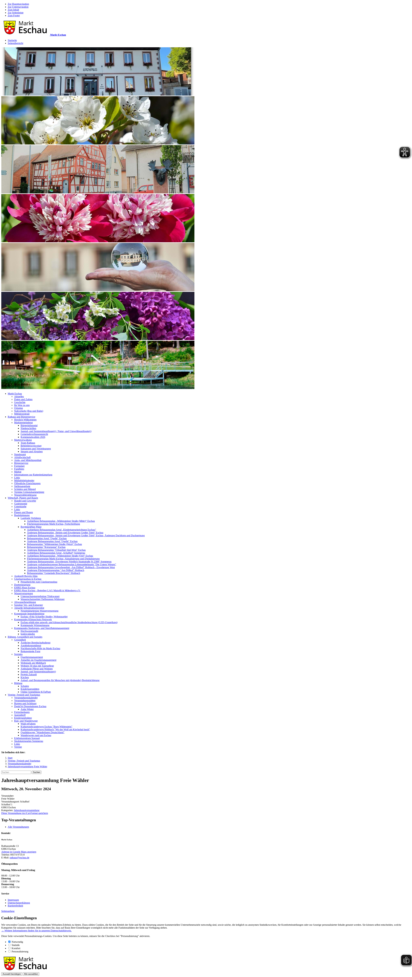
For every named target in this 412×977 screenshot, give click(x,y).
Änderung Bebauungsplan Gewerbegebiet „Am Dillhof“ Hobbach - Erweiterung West (71, 567)
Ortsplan (18, 408)
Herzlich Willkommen (25, 419)
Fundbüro (19, 469)
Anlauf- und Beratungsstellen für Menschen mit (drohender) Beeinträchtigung (60, 680)
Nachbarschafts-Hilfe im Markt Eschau (40, 648)
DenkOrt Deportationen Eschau (30, 706)
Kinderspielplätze (23, 718)
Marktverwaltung (23, 440)
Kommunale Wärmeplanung (35, 625)
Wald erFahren (28, 723)
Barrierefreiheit (15, 905)
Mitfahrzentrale (22, 413)
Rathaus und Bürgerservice (21, 416)
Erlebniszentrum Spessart (27, 738)
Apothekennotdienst (31, 645)
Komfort (16, 948)
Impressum (13, 899)
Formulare (19, 466)
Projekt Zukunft (29, 674)
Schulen (25, 686)
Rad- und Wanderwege (26, 720)
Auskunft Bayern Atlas (25, 576)
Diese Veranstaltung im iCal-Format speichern (24, 813)
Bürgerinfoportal (29, 425)
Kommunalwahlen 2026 (33, 437)
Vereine (18, 746)
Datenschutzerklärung (19, 902)
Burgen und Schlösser (25, 703)
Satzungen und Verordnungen (36, 448)
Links (17, 477)
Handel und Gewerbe (25, 500)
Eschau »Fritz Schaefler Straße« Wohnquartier (44, 616)
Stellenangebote (22, 486)
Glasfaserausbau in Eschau (27, 579)
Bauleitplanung (22, 515)
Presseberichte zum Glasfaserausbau (39, 581)
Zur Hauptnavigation (18, 4)
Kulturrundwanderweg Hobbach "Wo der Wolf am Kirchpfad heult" (55, 729)
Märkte (17, 471)
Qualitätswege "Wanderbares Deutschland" (43, 732)
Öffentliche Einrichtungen (27, 483)
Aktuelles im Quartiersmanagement (38, 660)
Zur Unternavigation (18, 6)
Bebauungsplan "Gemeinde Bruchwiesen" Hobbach (53, 573)
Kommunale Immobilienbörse (29, 613)
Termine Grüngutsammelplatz (29, 492)
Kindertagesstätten (30, 689)
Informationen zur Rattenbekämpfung (33, 474)
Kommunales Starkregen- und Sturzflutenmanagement (41, 628)
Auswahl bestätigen (12, 974)
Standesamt (20, 454)
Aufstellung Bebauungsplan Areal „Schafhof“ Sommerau (56, 552)
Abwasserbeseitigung (25, 602)
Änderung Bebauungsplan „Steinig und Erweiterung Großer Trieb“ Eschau (65, 532)
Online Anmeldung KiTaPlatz (36, 691)
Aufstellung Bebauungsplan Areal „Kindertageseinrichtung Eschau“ (61, 529)
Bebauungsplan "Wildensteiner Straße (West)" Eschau (54, 544)
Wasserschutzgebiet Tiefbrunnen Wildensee (43, 599)
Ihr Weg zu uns (22, 405)
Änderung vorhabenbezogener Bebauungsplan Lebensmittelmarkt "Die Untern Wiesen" (71, 564)
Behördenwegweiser (31, 445)
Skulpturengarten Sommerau (28, 741)
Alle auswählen (31, 974)
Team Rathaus (28, 442)
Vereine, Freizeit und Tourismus (24, 694)
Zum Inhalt (13, 9)
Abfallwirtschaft (22, 457)
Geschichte (19, 402)
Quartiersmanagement (32, 657)
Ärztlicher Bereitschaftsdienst (35, 642)
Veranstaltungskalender (26, 697)
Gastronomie (20, 503)
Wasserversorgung (23, 593)
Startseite (12, 40)
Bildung (18, 683)
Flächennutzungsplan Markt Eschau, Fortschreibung (53, 524)
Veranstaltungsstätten (24, 700)
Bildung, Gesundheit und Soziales (25, 636)
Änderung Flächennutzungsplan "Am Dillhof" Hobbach (55, 570)
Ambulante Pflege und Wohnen (37, 668)
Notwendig (17, 941)
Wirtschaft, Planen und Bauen (23, 497)
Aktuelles (19, 396)
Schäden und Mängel (25, 489)
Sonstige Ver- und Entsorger (28, 605)
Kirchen (25, 677)
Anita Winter (27, 709)
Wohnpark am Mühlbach (33, 663)
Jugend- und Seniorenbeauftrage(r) (38, 671)
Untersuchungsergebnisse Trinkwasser (40, 596)
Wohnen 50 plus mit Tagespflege (37, 665)
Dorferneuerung (22, 584)
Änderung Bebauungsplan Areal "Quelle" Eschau (52, 541)
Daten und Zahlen (23, 399)
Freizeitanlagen (22, 712)
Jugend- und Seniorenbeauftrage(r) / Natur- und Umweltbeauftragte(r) (56, 431)
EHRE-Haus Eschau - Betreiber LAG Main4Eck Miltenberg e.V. (47, 590)
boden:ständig (28, 634)
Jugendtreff (20, 715)
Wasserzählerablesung (25, 495)
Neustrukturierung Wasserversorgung (39, 610)
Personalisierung (20, 951)
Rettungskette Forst (30, 651)
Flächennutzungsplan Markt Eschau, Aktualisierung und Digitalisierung (63, 558)
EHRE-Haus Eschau (24, 587)
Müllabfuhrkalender (24, 480)
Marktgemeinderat (23, 422)
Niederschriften (28, 428)
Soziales (18, 654)
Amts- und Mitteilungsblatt (27, 460)
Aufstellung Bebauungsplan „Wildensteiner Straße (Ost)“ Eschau (60, 555)
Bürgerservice (21, 463)
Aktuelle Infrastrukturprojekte (29, 608)
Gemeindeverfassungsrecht (34, 434)
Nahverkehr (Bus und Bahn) (28, 411)
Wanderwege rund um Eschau (36, 735)
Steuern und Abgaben (32, 451)
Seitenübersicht (15, 43)
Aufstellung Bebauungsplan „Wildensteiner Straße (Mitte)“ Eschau (61, 521)
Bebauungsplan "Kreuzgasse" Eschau (46, 547)
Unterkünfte (20, 506)
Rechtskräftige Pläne (31, 526)
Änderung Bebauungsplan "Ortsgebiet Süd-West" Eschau (56, 550)
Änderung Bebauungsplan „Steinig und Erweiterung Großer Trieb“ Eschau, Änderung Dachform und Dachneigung (86, 535)
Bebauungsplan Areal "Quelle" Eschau (47, 538)
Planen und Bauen (23, 512)
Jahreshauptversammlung (26, 810)
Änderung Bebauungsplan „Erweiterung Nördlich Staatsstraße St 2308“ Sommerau (69, 561)
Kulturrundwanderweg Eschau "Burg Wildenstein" (46, 726)
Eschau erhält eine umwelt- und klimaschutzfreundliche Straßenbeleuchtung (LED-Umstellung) (69, 622)
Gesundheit (20, 639)
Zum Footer (14, 15)
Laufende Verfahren (31, 518)
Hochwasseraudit (29, 631)
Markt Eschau (15, 393)
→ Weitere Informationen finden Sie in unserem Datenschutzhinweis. (36, 930)
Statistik (16, 945)
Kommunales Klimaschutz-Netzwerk (33, 619)
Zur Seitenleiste (15, 12)
